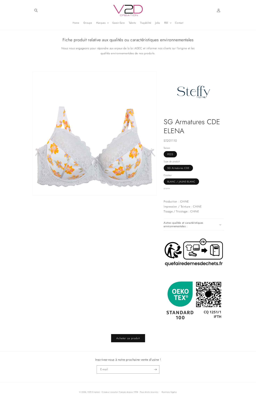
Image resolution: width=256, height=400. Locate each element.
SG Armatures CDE (178, 168)
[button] (36, 10)
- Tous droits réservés (148, 392)
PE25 (170, 154)
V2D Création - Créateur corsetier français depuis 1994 (112, 392)
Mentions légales (169, 392)
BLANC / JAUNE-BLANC (181, 181)
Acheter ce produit (128, 338)
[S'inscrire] (155, 369)
